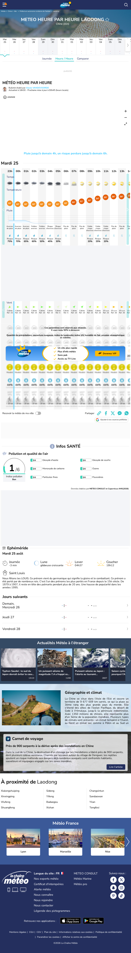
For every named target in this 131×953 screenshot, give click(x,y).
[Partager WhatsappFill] (126, 413)
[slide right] (128, 209)
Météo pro (80, 884)
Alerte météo (42, 889)
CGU (31, 932)
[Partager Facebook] (106, 413)
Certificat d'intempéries (49, 884)
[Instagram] (121, 888)
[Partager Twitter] (113, 413)
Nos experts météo (46, 879)
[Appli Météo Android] (93, 921)
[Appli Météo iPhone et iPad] (70, 921)
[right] (127, 45)
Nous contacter (43, 905)
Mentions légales (17, 932)
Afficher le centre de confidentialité (79, 937)
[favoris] (107, 19)
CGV (39, 932)
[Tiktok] (121, 896)
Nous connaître (43, 895)
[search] (126, 4)
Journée (47, 58)
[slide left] (3, 209)
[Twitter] (121, 880)
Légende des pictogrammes (52, 911)
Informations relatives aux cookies (76, 932)
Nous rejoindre (43, 900)
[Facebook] (113, 880)
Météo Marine (83, 879)
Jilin (15, 11)
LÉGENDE (11, 97)
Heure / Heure (64, 58)
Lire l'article (116, 767)
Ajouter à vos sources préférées (113, 419)
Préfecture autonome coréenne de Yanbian (35, 11)
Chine (10, 11)
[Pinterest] (113, 896)
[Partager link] (99, 413)
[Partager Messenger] (120, 413)
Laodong (56, 11)
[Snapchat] (113, 888)
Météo (3, 11)
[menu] (5, 4)
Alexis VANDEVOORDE (37, 87)
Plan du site (50, 932)
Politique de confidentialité (109, 932)
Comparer (83, 58)
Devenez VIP (109, 353)
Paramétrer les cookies (48, 937)
